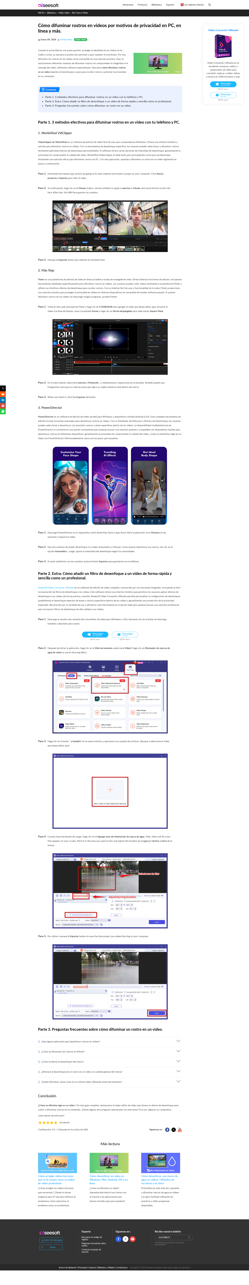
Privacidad (82, 1268)
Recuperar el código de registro (92, 1238)
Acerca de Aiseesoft (67, 1268)
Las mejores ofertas (194, 5)
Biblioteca (51, 13)
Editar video (64, 13)
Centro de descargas (53, 1240)
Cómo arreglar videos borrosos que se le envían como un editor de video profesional (56, 1180)
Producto (142, 5)
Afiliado (111, 1268)
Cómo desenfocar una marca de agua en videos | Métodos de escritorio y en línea (159, 1180)
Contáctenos (122, 1268)
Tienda (52, 1247)
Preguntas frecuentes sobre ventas (94, 1245)
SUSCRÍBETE (164, 1238)
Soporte (170, 5)
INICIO (41, 13)
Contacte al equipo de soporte (91, 1251)
